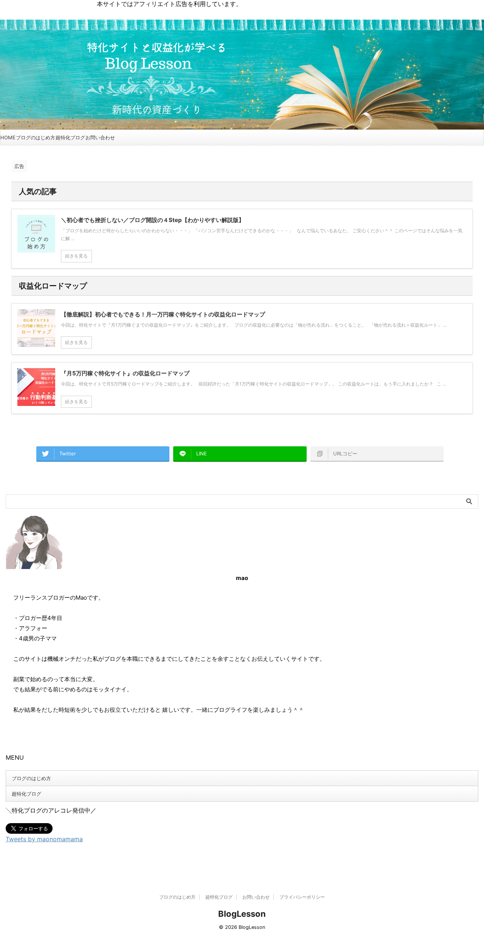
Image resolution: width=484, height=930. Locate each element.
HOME (8, 137)
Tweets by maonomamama (44, 839)
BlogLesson (242, 914)
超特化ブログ (70, 137)
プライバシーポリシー (302, 897)
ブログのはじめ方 (35, 137)
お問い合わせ (100, 137)
